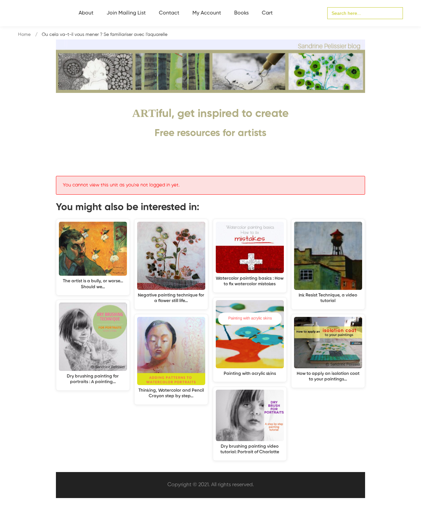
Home (24, 34)
